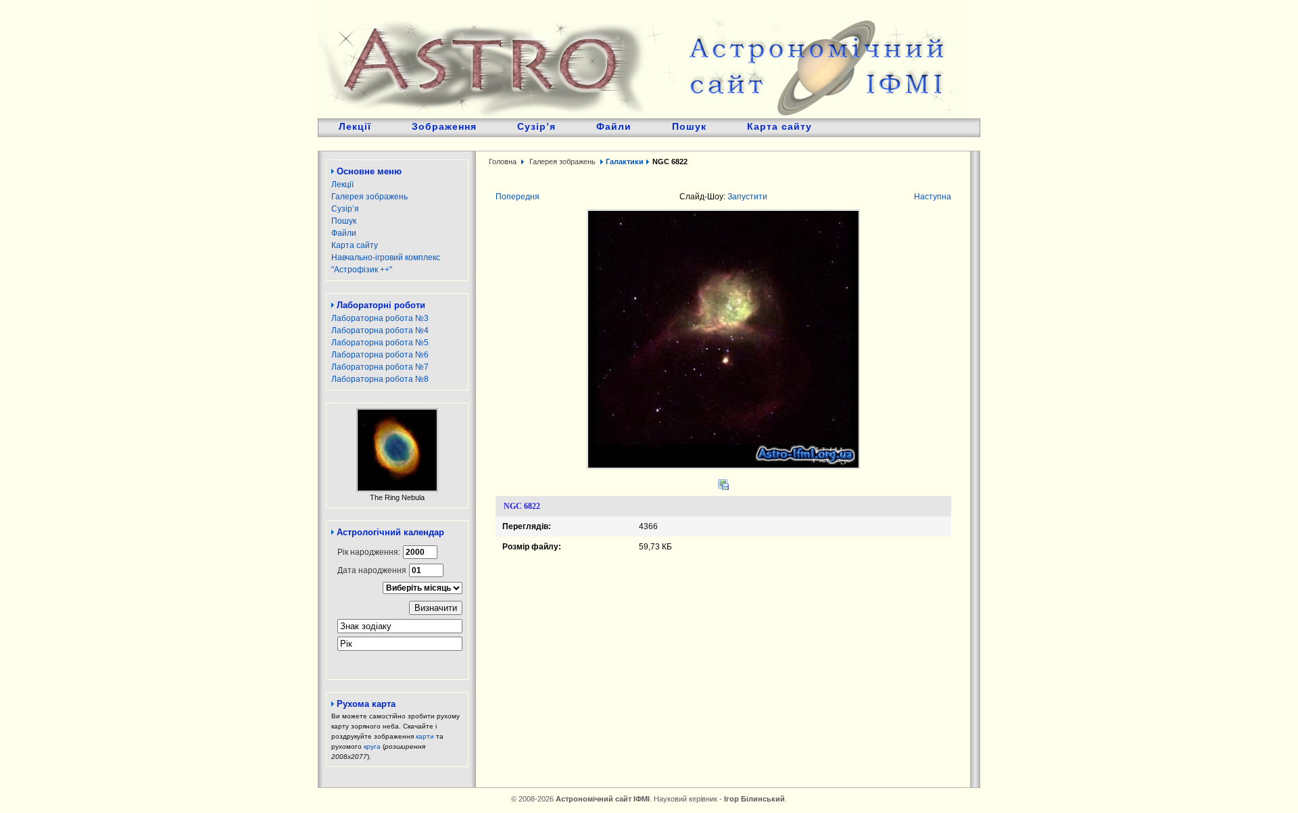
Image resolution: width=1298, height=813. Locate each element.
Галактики (625, 161)
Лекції (355, 126)
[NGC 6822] (723, 466)
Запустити (747, 196)
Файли (613, 126)
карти (425, 736)
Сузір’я (536, 126)
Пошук (689, 126)
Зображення (444, 126)
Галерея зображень (369, 196)
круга (372, 746)
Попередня (517, 196)
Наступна (932, 196)
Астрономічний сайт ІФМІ (642, 59)
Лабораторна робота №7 (380, 367)
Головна (502, 161)
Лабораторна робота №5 (380, 342)
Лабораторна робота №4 (380, 330)
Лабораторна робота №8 (380, 379)
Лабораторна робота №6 (380, 355)
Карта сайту (779, 126)
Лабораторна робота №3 (380, 318)
